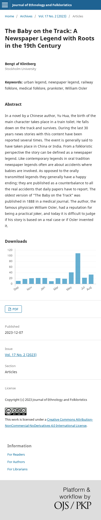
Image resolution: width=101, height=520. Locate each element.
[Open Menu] (5, 5)
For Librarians (17, 469)
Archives (26, 16)
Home (9, 16)
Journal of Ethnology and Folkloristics (42, 5)
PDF (15, 309)
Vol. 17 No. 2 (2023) (52, 16)
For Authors (16, 462)
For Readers (16, 454)
